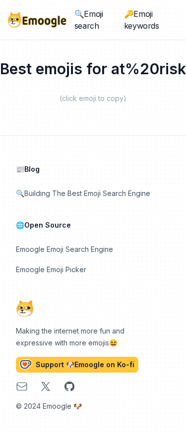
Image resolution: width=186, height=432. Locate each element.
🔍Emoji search (88, 20)
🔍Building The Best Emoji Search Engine (83, 193)
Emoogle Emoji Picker (51, 269)
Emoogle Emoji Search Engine (64, 249)
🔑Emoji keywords (141, 20)
